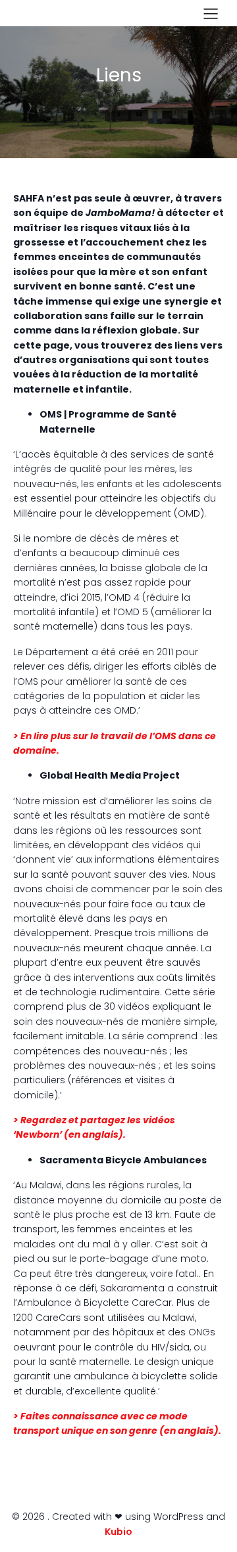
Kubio (118, 1531)
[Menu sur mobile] (211, 13)
